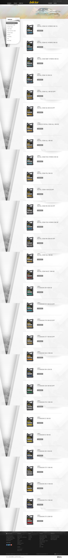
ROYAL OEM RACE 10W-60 (45, 271)
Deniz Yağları (9, 40)
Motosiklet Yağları (10, 26)
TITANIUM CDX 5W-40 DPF (46, 386)
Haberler (29, 538)
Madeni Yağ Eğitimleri (54, 539)
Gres (8, 38)
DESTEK (55, 3)
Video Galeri (30, 537)
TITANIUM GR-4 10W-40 (45, 484)
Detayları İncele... (8, 542)
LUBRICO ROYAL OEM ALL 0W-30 (48, 124)
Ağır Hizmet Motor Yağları (43, 537)
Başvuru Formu (19, 550)
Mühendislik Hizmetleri (54, 538)
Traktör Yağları (9, 28)
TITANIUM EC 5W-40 (44, 435)
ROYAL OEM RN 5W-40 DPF (46, 239)
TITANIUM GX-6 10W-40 (45, 353)
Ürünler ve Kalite (19, 540)
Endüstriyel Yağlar (10, 32)
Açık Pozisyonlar (19, 549)
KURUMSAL (9, 3)
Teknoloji (18, 538)
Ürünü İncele (40, 30)
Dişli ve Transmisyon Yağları (11, 30)
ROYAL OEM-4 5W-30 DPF (45, 190)
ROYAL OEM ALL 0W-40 (44, 140)
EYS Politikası (19, 544)
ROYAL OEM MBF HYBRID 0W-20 (47, 59)
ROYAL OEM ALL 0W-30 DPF (46, 91)
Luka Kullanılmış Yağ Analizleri (55, 537)
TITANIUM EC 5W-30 (44, 418)
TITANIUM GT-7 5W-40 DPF (46, 337)
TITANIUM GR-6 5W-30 (44, 369)
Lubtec (18, 539)
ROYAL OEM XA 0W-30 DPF (46, 108)
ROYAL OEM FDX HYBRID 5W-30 (47, 222)
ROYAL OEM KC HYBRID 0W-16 (47, 26)
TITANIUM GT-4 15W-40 (44, 500)
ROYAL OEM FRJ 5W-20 (44, 173)
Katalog (29, 539)
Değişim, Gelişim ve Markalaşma (22, 537)
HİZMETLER (21, 3)
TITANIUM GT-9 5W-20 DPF (46, 304)
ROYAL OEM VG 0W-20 (44, 75)
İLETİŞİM (8, 4)
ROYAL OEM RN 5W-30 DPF (46, 206)
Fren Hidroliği (9, 36)
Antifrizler (8, 34)
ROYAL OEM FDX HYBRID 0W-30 (47, 157)
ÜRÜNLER (15, 3)
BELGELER (50, 3)
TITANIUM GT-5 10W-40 (44, 467)
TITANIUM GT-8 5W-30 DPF (46, 320)
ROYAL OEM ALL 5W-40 (44, 255)
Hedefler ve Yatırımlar (20, 543)
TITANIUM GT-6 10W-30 (44, 402)
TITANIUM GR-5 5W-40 (44, 451)
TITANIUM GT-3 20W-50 (44, 516)
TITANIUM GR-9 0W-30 (44, 288)
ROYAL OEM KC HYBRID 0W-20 (47, 42)
